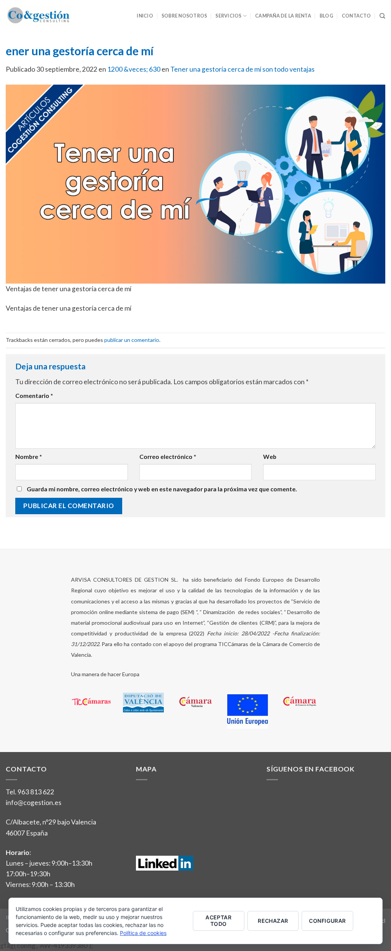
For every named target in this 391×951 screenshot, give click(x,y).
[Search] (382, 16)
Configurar (327, 920)
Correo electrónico (167, 456)
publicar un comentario (131, 340)
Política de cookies (143, 933)
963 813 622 (36, 792)
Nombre (28, 456)
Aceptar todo (218, 920)
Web (269, 456)
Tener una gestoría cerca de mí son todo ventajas (242, 69)
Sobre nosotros (184, 16)
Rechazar (273, 920)
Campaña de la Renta (283, 16)
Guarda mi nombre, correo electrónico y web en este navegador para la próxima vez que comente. (162, 488)
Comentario (34, 395)
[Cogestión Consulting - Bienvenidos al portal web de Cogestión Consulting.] (38, 16)
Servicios (228, 16)
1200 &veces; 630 (133, 69)
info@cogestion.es (33, 803)
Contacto (356, 16)
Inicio (145, 16)
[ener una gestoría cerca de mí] (195, 184)
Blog (326, 16)
